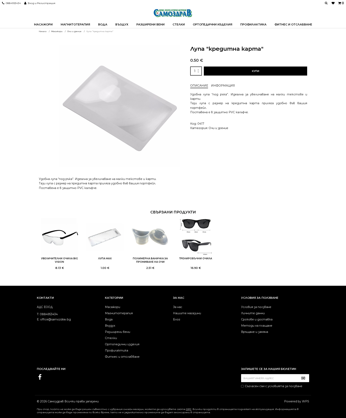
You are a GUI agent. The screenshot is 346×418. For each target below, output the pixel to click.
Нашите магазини (187, 313)
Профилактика (253, 24)
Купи (255, 71)
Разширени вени (150, 24)
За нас (177, 307)
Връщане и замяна (254, 332)
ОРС (188, 409)
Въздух (121, 24)
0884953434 (13, 3)
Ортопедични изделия (212, 24)
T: (38, 314)
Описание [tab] (199, 85)
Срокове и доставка (257, 319)
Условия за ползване (256, 307)
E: (38, 319)
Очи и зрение (218, 128)
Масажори (43, 24)
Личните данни (253, 313)
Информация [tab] (223, 85)
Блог (176, 319)
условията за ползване (285, 386)
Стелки (179, 24)
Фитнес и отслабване (293, 24)
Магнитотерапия (75, 24)
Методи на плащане (256, 325)
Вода (102, 24)
